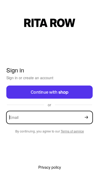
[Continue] (86, 117)
